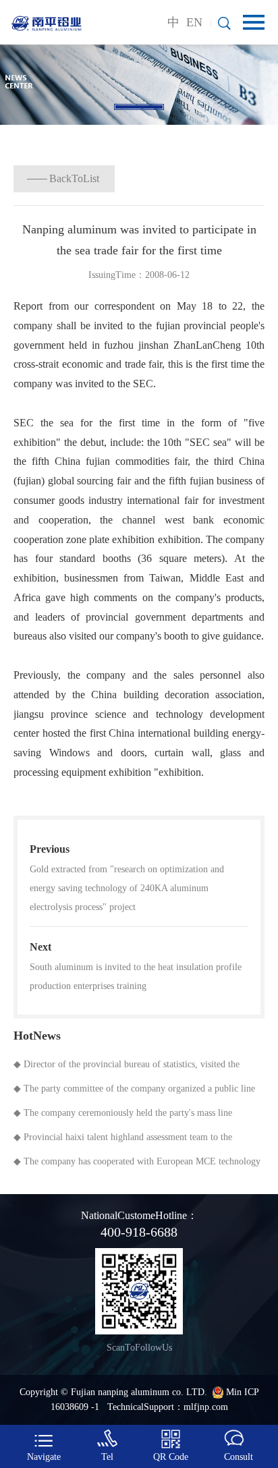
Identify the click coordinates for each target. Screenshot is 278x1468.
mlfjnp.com (206, 1407)
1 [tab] (139, 107)
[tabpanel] (139, 85)
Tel (107, 1457)
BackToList (74, 178)
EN (194, 22)
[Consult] (234, 1439)
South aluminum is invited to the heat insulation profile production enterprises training (136, 976)
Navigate (44, 1457)
